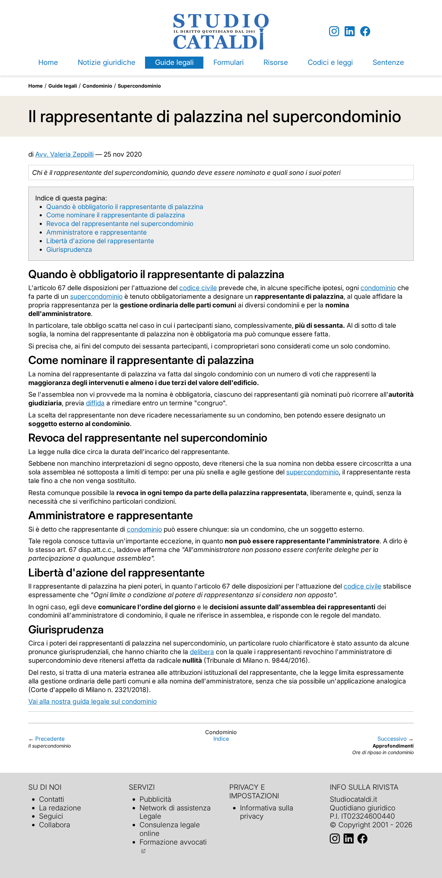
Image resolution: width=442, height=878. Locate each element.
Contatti (51, 799)
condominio (378, 288)
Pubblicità (155, 799)
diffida (95, 403)
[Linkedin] (350, 32)
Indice (221, 738)
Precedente (50, 738)
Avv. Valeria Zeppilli (64, 154)
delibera (202, 652)
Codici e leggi (330, 62)
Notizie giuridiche (106, 62)
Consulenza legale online (170, 829)
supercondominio (96, 296)
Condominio (97, 86)
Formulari (228, 62)
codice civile (198, 288)
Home (48, 62)
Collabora (54, 824)
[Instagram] (334, 32)
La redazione (60, 807)
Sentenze (388, 62)
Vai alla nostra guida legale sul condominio (92, 701)
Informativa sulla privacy (266, 812)
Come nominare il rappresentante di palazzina (115, 215)
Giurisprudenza (69, 249)
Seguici (51, 816)
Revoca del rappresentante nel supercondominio (119, 223)
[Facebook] (365, 32)
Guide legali (174, 62)
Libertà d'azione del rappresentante (100, 241)
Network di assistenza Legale (175, 812)
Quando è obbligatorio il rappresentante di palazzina (124, 207)
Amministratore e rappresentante (96, 232)
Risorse (275, 62)
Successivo (392, 738)
